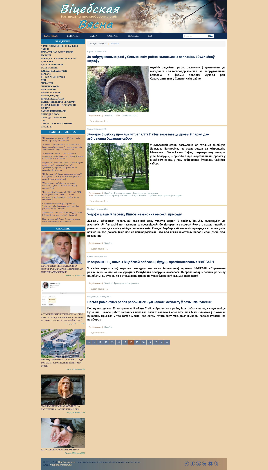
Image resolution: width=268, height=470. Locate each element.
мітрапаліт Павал (103, 195)
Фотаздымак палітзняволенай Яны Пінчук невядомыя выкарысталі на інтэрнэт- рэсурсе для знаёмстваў (62, 317)
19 (149, 342)
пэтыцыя (134, 195)
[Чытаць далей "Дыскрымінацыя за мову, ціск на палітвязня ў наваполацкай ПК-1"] (63, 389)
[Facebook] (192, 463)
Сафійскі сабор (155, 195)
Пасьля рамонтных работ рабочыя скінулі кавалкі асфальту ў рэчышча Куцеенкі (149, 302)
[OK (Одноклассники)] (216, 463)
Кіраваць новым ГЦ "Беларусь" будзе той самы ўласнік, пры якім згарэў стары (62, 363)
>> (167, 342)
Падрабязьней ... (99, 121)
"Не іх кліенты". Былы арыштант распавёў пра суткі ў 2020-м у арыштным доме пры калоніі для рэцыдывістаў (62, 176)
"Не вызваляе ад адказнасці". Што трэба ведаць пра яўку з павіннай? (61, 139)
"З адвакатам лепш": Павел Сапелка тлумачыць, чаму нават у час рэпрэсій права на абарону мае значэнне (62, 156)
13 (112, 342)
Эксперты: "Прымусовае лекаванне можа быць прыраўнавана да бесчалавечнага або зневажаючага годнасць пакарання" (62, 147)
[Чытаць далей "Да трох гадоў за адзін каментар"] (63, 433)
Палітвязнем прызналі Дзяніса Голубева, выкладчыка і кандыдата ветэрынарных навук (62, 269)
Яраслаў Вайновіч (120, 195)
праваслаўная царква (172, 195)
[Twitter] (198, 463)
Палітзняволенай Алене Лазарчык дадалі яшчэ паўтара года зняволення (61, 220)
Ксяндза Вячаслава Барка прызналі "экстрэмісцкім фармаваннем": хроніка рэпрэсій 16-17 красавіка (60, 206)
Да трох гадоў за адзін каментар (60, 450)
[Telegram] (186, 463)
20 (155, 342)
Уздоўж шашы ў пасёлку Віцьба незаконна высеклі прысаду (134, 214)
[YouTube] (210, 463)
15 (124, 342)
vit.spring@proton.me (61, 464)
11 (100, 342)
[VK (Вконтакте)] (204, 463)
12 (106, 342)
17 (137, 342)
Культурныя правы (122, 193)
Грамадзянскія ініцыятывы (145, 193)
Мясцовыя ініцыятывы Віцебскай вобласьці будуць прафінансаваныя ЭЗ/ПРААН (150, 262)
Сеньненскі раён (129, 115)
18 (143, 342)
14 (118, 342)
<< (88, 342)
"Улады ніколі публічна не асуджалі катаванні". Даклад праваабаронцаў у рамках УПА (59, 185)
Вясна (95, 24)
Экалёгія (108, 115)
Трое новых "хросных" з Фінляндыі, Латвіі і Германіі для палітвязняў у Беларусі (62, 213)
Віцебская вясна (66, 462)
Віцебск (142, 195)
